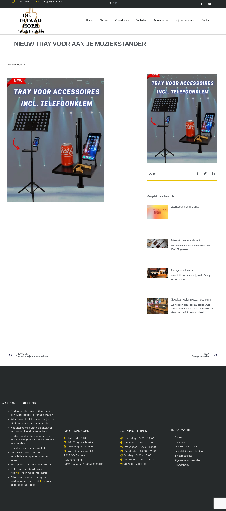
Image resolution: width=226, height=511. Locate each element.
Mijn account (161, 20)
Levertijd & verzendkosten (189, 451)
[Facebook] (202, 4)
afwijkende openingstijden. (186, 206)
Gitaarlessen (122, 20)
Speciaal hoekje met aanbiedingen (191, 299)
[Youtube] (210, 4)
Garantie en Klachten (186, 446)
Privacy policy (182, 464)
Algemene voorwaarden (188, 460)
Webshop (141, 20)
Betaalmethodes (183, 455)
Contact (205, 20)
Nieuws (104, 20)
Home (89, 20)
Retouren (180, 441)
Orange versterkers (182, 270)
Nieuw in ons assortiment (185, 240)
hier (18, 472)
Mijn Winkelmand (184, 20)
